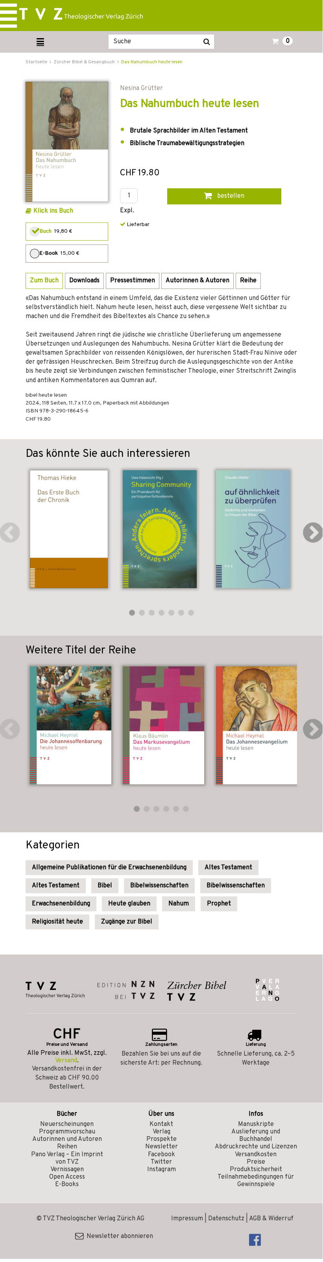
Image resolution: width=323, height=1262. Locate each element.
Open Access (67, 1177)
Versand (66, 1061)
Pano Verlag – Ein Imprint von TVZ (67, 1158)
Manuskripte (256, 1124)
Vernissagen (67, 1170)
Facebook (161, 1155)
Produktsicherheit (256, 1170)
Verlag (161, 1132)
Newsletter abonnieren (118, 1236)
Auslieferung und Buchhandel (255, 1135)
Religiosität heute (57, 922)
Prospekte (161, 1139)
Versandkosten (256, 1155)
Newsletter (161, 1147)
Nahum (178, 904)
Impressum (187, 1219)
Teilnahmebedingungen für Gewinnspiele (256, 1180)
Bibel (105, 886)
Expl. (127, 211)
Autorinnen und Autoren (67, 1139)
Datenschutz (226, 1219)
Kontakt (161, 1124)
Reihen (67, 1147)
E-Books (67, 1184)
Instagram (161, 1170)
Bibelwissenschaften (159, 886)
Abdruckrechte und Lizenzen (256, 1147)
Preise (256, 1162)
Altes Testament (228, 868)
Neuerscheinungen (67, 1124)
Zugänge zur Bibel (126, 922)
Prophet (219, 904)
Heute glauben (129, 904)
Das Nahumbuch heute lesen (152, 62)
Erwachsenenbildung (61, 904)
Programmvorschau (67, 1132)
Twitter (161, 1162)
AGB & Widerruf (271, 1219)
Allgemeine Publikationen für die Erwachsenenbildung (109, 868)
